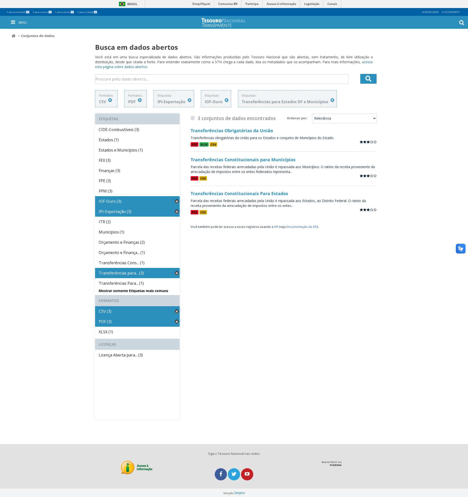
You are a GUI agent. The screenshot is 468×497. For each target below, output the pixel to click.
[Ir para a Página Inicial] (227, 22)
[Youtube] (247, 474)
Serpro (239, 492)
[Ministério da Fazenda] (332, 465)
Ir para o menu (42, 12)
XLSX (204, 144)
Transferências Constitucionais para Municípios (243, 159)
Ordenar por (296, 118)
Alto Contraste (450, 12)
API (276, 227)
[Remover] (110, 100)
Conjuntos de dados (38, 35)
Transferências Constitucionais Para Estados (239, 193)
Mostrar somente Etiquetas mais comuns (133, 290)
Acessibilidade (430, 12)
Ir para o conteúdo (17, 12)
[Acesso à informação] (136, 468)
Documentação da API (301, 227)
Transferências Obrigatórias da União (232, 130)
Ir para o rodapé (86, 12)
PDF (194, 144)
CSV (213, 144)
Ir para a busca (64, 12)
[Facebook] (221, 474)
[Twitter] (234, 474)
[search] (368, 79)
